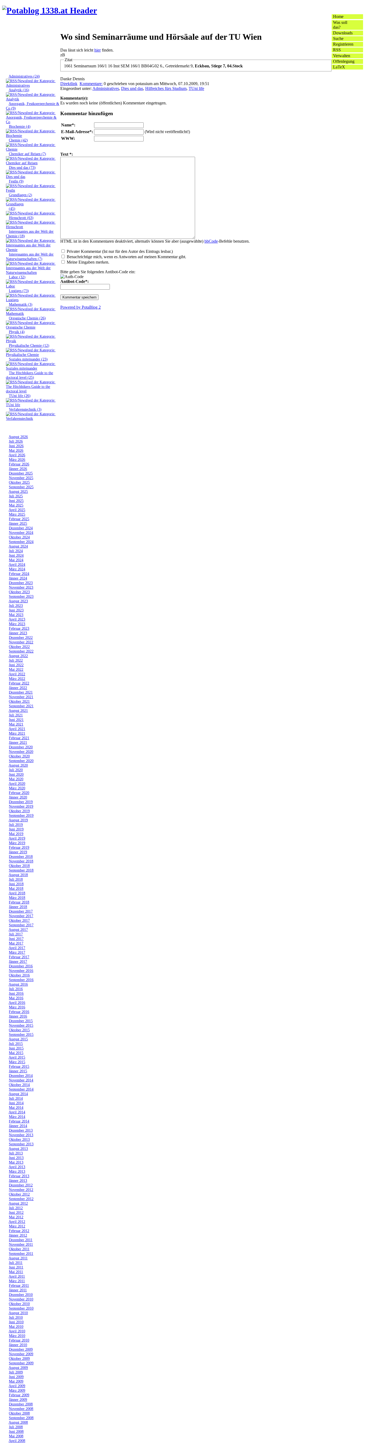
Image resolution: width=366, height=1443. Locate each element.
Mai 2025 (16, 505)
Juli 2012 (16, 1208)
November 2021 (21, 697)
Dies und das (132, 88)
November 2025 (21, 478)
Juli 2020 (16, 770)
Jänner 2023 (18, 633)
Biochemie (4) (20, 126)
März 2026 (17, 459)
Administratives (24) (24, 76)
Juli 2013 (16, 1153)
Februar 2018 (19, 902)
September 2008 (21, 1418)
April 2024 (17, 564)
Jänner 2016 (18, 1016)
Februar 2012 (19, 1231)
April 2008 (17, 1440)
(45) (12, 208)
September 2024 (21, 542)
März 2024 (17, 569)
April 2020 (17, 783)
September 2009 (21, 1363)
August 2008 (18, 1422)
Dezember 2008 (21, 1404)
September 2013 (21, 1144)
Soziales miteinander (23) (28, 359)
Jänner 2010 (18, 1345)
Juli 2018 (16, 879)
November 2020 (21, 751)
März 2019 (17, 843)
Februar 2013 (19, 1176)
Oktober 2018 (19, 865)
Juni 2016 (16, 993)
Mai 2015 (16, 1053)
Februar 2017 (19, 957)
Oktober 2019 (19, 811)
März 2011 (17, 1281)
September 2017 (21, 925)
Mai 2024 (16, 560)
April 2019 (17, 838)
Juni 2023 (16, 610)
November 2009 (21, 1354)
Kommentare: (91, 83)
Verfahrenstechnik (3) (25, 409)
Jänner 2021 (18, 742)
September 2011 (21, 1253)
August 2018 (18, 875)
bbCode (211, 241)
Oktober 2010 (19, 1304)
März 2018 (17, 897)
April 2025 (17, 510)
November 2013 (21, 1135)
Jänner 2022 (18, 688)
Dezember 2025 (21, 473)
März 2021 (17, 733)
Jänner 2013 (18, 1180)
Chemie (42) (18, 140)
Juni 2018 (16, 884)
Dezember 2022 (21, 637)
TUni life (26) (20, 395)
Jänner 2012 (18, 1235)
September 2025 (21, 487)
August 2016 (18, 984)
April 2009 (17, 1386)
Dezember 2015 (21, 1021)
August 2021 (18, 710)
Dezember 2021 (21, 692)
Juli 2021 (16, 715)
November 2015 (21, 1025)
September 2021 (21, 706)
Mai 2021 (16, 724)
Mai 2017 (16, 943)
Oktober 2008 (19, 1413)
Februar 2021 (19, 738)
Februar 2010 (19, 1340)
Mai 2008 (16, 1436)
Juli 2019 (16, 824)
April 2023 (17, 619)
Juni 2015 (16, 1048)
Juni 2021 (16, 719)
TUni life (196, 88)
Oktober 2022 (19, 646)
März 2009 (17, 1390)
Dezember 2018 (21, 856)
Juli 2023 (16, 605)
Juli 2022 (16, 660)
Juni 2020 (16, 774)
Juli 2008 (16, 1427)
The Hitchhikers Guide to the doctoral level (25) (29, 375)
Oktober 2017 (19, 920)
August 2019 (18, 820)
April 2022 (17, 674)
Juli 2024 (16, 551)
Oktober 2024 (19, 537)
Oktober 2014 (19, 1085)
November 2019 (21, 806)
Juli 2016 (16, 989)
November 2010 (21, 1299)
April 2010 (17, 1331)
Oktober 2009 (19, 1358)
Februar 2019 (19, 847)
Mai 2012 (16, 1217)
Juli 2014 (16, 1098)
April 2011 (17, 1276)
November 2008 (21, 1408)
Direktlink (68, 83)
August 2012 (18, 1203)
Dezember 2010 (21, 1294)
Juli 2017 (16, 934)
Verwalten (341, 55)
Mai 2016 (16, 998)
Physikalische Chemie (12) (29, 345)
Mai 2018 (16, 888)
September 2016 (21, 980)
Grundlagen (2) (20, 195)
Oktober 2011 (19, 1249)
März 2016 (17, 1007)
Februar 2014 (19, 1121)
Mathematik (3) (20, 304)
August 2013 (18, 1148)
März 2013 (17, 1171)
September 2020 (21, 761)
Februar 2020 (19, 792)
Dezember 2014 (21, 1075)
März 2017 (17, 952)
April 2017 (17, 948)
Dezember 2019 (21, 802)
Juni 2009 (16, 1377)
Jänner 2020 (18, 797)
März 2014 (17, 1116)
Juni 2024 (16, 555)
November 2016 (21, 970)
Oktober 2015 (19, 1030)
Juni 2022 (16, 665)
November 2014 (21, 1080)
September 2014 (21, 1089)
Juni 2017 (16, 939)
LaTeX (339, 67)
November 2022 (21, 642)
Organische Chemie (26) (27, 318)
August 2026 (18, 437)
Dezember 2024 (21, 528)
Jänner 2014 (18, 1126)
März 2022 (17, 678)
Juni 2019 (16, 829)
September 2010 (21, 1308)
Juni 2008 (16, 1431)
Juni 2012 (16, 1212)
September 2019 (21, 815)
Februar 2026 (19, 464)
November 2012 (21, 1189)
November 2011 (21, 1244)
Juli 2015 (16, 1043)
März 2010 (17, 1335)
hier (97, 50)
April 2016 (17, 1002)
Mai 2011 (16, 1272)
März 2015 (17, 1062)
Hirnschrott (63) (21, 218)
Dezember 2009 (21, 1349)
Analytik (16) (19, 90)
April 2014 (17, 1112)
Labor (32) (17, 277)
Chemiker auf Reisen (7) (27, 154)
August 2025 (18, 491)
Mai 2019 (16, 834)
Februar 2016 (19, 1012)
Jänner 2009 (18, 1399)
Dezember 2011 (20, 1240)
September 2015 (21, 1034)
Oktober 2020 (19, 756)
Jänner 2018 (18, 907)
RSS (337, 50)
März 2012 (17, 1226)
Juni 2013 (16, 1158)
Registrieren (343, 44)
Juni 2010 (16, 1322)
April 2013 (17, 1167)
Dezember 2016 (21, 966)
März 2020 (17, 788)
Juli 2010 (16, 1317)
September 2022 (21, 651)
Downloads (343, 33)
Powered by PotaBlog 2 (80, 307)
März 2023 (17, 624)
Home (338, 16)
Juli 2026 (16, 441)
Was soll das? (340, 25)
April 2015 (17, 1057)
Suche (338, 38)
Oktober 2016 (19, 975)
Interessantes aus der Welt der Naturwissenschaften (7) (30, 256)
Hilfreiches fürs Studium (165, 88)
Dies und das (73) (22, 167)
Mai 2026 (16, 450)
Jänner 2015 (18, 1071)
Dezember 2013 (21, 1130)
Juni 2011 (16, 1267)
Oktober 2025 (19, 482)
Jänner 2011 (18, 1290)
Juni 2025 (16, 500)
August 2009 (18, 1367)
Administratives (105, 88)
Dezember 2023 (21, 583)
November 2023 (21, 587)
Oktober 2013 (19, 1139)
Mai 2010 (16, 1326)
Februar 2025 (19, 519)
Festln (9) (16, 181)
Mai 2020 (16, 779)
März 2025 (17, 514)
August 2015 (18, 1039)
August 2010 (18, 1313)
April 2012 (17, 1221)
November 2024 (21, 532)
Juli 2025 (16, 496)
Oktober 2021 (19, 701)
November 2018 (21, 861)
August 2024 (18, 546)
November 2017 (21, 916)
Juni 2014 (16, 1103)
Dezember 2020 (21, 747)
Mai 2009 (16, 1381)
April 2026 (17, 455)
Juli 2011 (16, 1262)
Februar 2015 (19, 1066)
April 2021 (17, 729)
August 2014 (18, 1094)
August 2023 (18, 601)
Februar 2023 (19, 628)
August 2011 (18, 1258)
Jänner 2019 (18, 852)
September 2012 (21, 1199)
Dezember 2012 (21, 1185)
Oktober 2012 (19, 1194)
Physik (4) (17, 332)
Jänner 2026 (18, 469)
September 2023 (21, 596)
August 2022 (18, 656)
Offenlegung (343, 61)
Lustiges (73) (19, 291)
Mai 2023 (16, 615)
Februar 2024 (19, 573)
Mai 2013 (16, 1162)
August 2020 (18, 765)
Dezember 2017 (21, 911)
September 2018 (21, 870)
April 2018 (17, 893)
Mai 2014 (16, 1107)
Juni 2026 (16, 446)
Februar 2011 (19, 1285)
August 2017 (18, 929)
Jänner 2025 (18, 523)
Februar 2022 (19, 683)
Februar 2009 (19, 1395)
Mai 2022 (16, 669)
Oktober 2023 (19, 592)
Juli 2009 (16, 1372)
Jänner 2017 (18, 961)
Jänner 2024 (18, 578)
